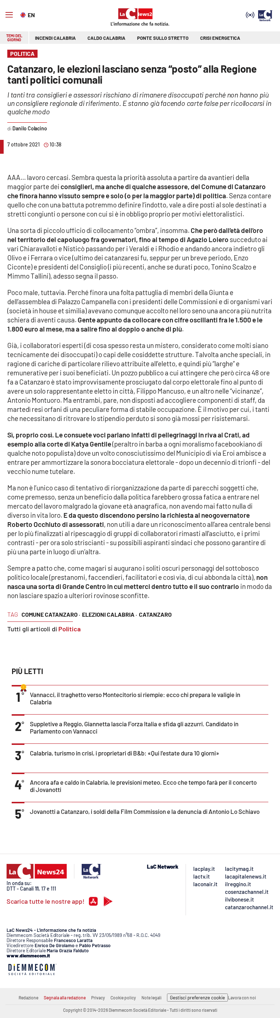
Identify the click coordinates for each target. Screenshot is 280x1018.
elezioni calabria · (109, 614)
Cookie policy (123, 997)
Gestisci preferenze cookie (197, 997)
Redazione (28, 997)
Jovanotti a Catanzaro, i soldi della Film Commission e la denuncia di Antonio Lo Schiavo (145, 811)
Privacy (98, 997)
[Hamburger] (9, 15)
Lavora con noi (242, 997)
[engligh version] (24, 14)
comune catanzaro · (51, 614)
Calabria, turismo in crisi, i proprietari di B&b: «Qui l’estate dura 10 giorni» (124, 753)
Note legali (151, 997)
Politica (69, 629)
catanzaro (155, 614)
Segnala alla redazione (65, 997)
